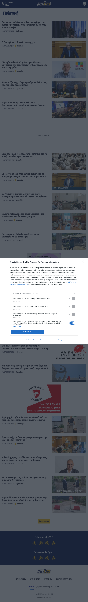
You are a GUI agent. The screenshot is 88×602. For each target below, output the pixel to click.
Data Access (44, 340)
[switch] (72, 298)
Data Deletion (31, 340)
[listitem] (44, 293)
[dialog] (44, 301)
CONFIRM (27, 332)
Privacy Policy (57, 340)
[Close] (83, 262)
